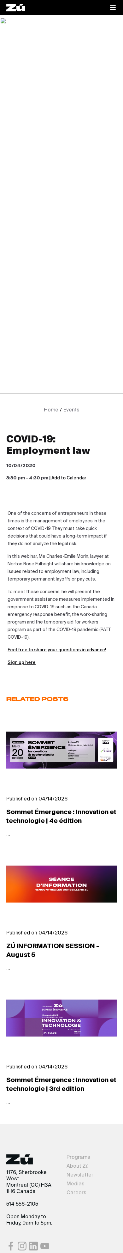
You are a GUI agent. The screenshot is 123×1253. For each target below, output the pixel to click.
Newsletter (80, 1175)
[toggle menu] (113, 7)
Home (51, 410)
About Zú (78, 1166)
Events (71, 410)
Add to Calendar (68, 478)
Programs (78, 1157)
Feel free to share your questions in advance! (57, 650)
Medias (76, 1184)
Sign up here (22, 662)
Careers (76, 1192)
